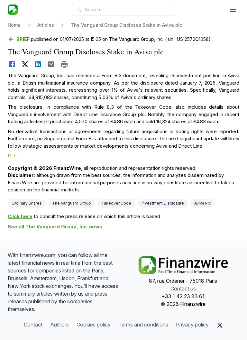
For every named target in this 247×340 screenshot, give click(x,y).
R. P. (13, 155)
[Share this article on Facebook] (12, 64)
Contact (33, 324)
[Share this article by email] (51, 64)
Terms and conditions (143, 324)
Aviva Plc (202, 203)
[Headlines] (13, 10)
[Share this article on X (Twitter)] (25, 64)
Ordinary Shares (27, 203)
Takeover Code (116, 203)
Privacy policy (192, 324)
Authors (59, 324)
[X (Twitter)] (219, 325)
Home (14, 25)
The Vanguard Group (71, 203)
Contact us (183, 288)
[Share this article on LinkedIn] (38, 64)
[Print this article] (64, 64)
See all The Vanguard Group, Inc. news (55, 227)
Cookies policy (94, 324)
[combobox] (123, 9)
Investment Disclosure (163, 203)
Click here (20, 216)
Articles (45, 25)
